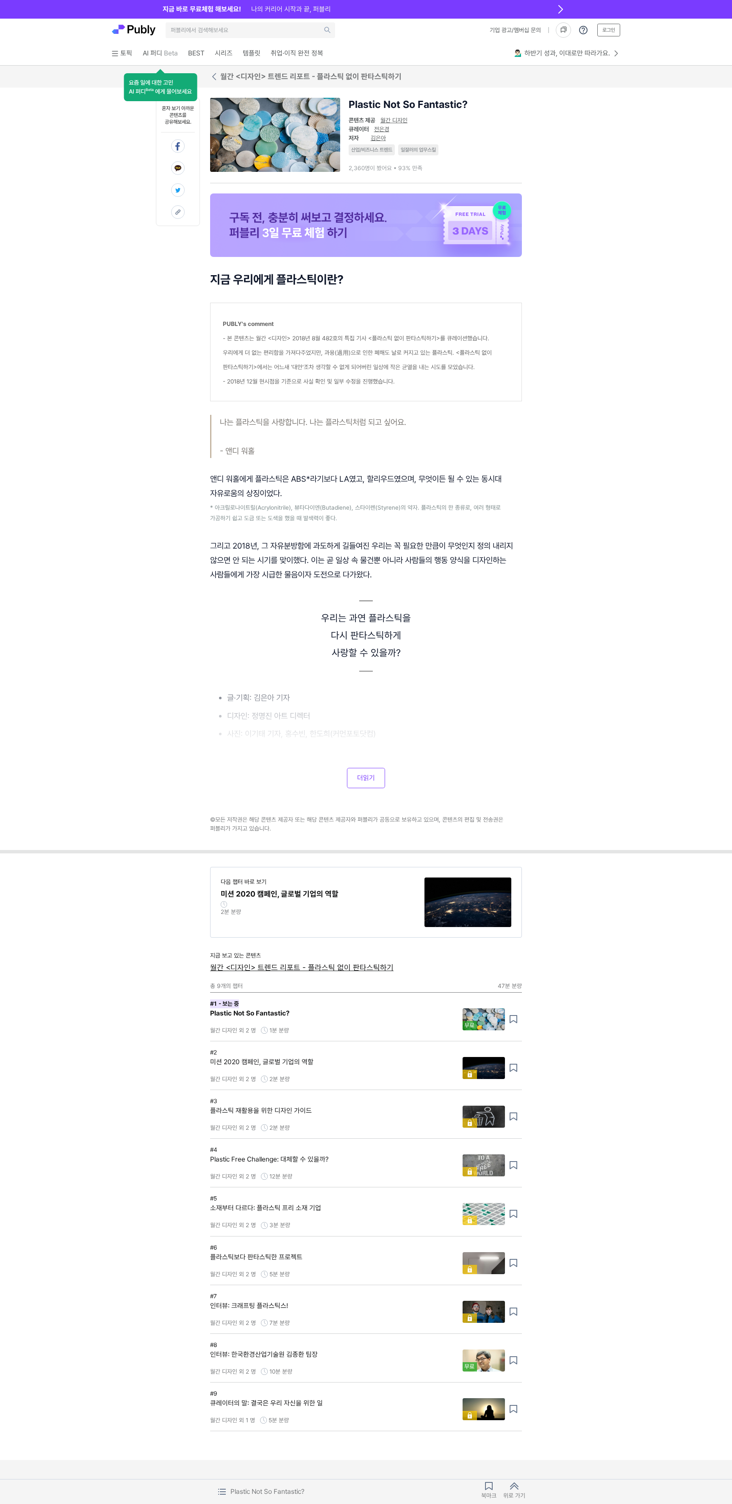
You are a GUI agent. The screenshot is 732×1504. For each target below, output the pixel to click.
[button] (160, 87)
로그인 (608, 30)
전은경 (381, 129)
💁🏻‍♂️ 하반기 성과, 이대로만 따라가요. (562, 53)
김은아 (378, 138)
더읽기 (366, 778)
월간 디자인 (394, 120)
